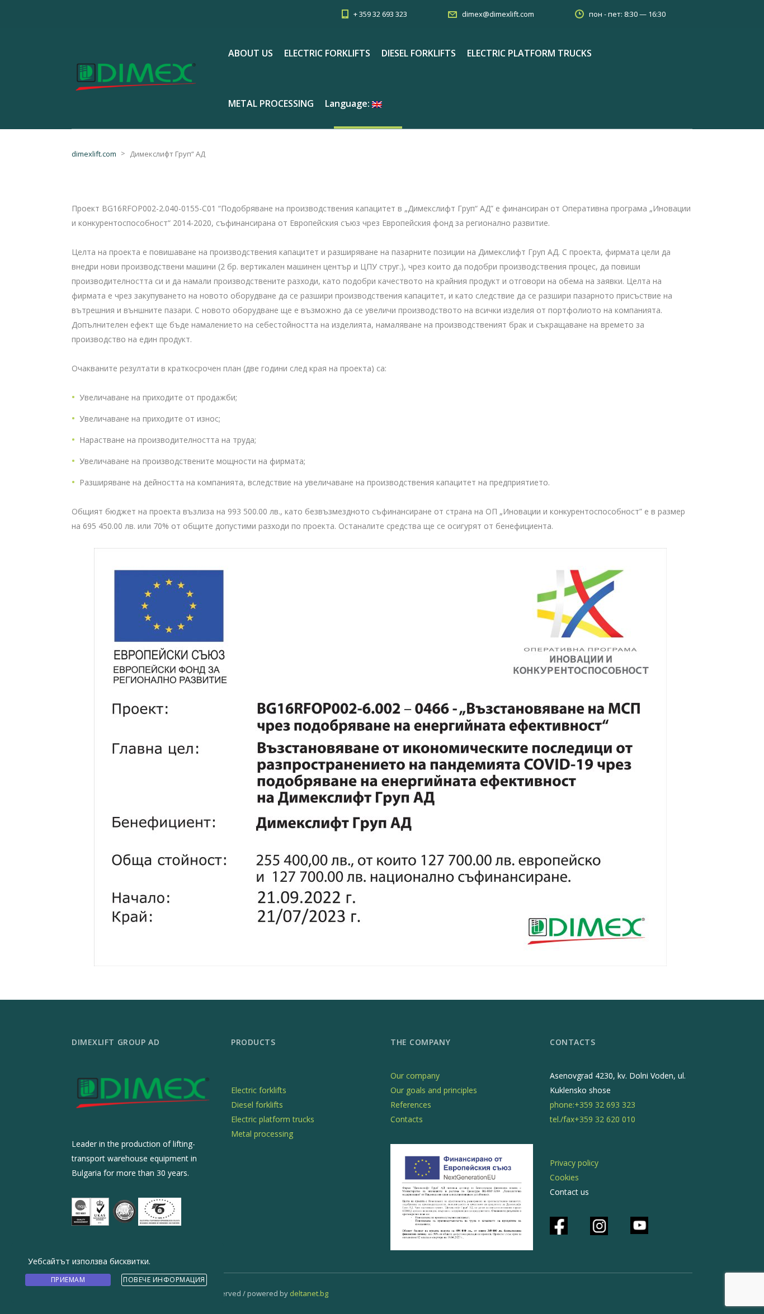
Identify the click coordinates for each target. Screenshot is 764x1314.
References (410, 1104)
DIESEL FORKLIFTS (418, 53)
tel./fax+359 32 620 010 (592, 1119)
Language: (348, 103)
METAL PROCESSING (271, 103)
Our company (415, 1075)
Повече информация (164, 1279)
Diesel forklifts (257, 1104)
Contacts (406, 1119)
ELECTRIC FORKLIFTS (327, 53)
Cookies (564, 1177)
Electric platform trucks (272, 1119)
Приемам (68, 1279)
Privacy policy (574, 1162)
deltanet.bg (309, 1293)
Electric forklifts (258, 1090)
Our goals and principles (433, 1090)
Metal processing (262, 1133)
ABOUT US (250, 53)
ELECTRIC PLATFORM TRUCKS (529, 53)
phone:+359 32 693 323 (592, 1104)
